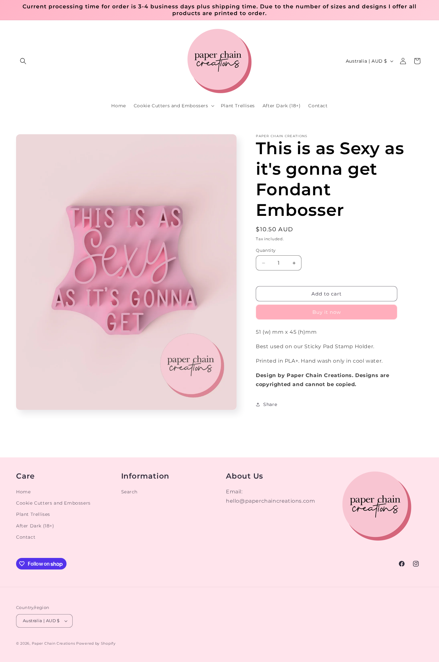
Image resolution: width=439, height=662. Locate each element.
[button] (23, 61)
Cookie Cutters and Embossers (53, 503)
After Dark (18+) (35, 526)
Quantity (265, 250)
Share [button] (270, 404)
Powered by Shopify (96, 643)
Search (129, 492)
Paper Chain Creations (53, 643)
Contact (25, 537)
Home (23, 492)
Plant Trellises (33, 514)
